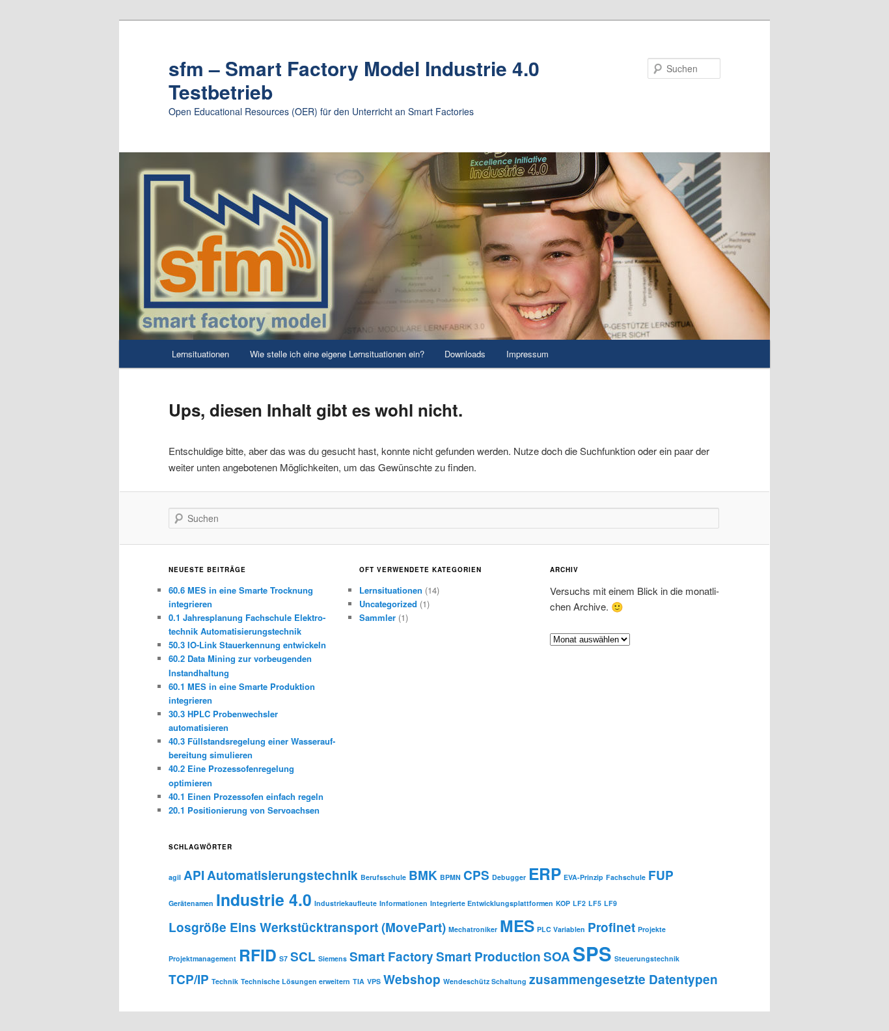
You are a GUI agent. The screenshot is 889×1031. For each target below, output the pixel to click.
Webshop (412, 979)
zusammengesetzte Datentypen (623, 979)
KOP (563, 903)
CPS (476, 875)
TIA (358, 981)
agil (175, 877)
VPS (374, 981)
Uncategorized (388, 604)
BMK (423, 875)
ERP (544, 873)
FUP (661, 875)
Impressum (527, 354)
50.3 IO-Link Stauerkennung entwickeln (247, 645)
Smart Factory (391, 956)
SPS (592, 953)
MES (517, 925)
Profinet (611, 927)
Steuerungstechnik (646, 958)
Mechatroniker (472, 929)
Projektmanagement (202, 958)
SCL (303, 956)
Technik (225, 981)
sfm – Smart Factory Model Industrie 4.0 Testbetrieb (354, 79)
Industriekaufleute (345, 903)
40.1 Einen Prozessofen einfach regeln (246, 796)
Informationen (403, 903)
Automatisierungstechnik (282, 875)
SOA (556, 956)
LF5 (594, 903)
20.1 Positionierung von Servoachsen (244, 810)
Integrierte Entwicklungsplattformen (491, 903)
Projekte (652, 929)
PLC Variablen (561, 929)
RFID (258, 955)
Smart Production (488, 956)
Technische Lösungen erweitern (295, 981)
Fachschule (626, 877)
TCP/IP (189, 979)
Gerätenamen (191, 903)
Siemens (332, 958)
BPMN (450, 877)
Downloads (465, 354)
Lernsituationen (200, 354)
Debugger (509, 877)
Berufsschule (383, 877)
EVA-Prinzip (583, 877)
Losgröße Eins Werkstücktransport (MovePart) (307, 927)
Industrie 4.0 (264, 899)
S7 (283, 958)
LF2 (579, 903)
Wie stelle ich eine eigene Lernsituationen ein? (337, 354)
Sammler (377, 617)
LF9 (610, 903)
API (194, 875)
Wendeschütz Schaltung (485, 981)
